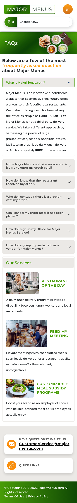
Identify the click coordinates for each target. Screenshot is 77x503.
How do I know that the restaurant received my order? (31, 182)
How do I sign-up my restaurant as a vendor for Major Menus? (32, 247)
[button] (68, 9)
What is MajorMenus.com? (25, 82)
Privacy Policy (38, 496)
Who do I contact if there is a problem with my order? (34, 198)
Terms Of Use (14, 496)
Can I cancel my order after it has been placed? (35, 214)
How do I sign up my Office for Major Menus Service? (33, 230)
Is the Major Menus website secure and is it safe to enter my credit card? (36, 166)
